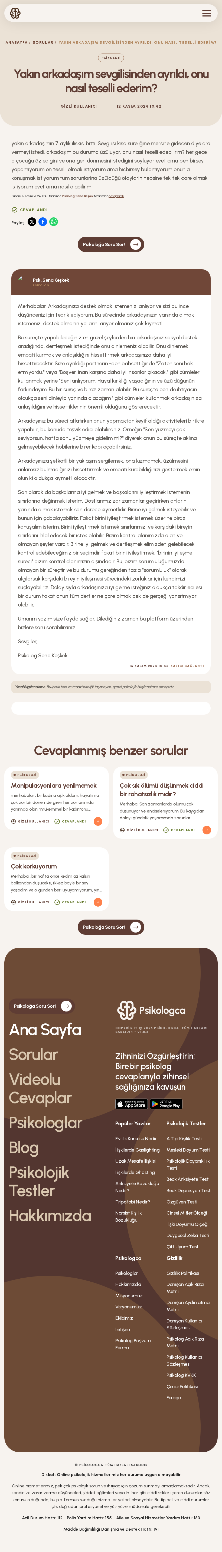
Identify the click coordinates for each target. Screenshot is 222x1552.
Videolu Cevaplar (40, 1088)
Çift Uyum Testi (183, 1247)
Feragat (174, 1398)
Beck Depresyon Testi (188, 1190)
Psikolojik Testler (39, 1181)
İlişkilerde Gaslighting (137, 1150)
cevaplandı (116, 196)
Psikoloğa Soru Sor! (104, 244)
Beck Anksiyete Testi (188, 1179)
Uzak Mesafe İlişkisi (135, 1161)
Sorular (43, 42)
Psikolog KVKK (181, 1375)
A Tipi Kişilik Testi (184, 1139)
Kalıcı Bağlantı (187, 666)
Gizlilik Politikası (182, 1273)
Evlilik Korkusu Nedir (135, 1139)
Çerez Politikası (182, 1386)
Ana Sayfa (45, 1029)
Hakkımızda (50, 1215)
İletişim (122, 1329)
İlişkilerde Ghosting (135, 1172)
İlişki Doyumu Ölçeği (187, 1224)
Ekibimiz (124, 1318)
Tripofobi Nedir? (132, 1202)
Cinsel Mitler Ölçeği (186, 1213)
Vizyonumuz (128, 1307)
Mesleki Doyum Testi (188, 1150)
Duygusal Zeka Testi (187, 1235)
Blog (24, 1147)
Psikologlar (45, 1122)
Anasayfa (16, 42)
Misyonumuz (128, 1296)
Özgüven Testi (181, 1202)
